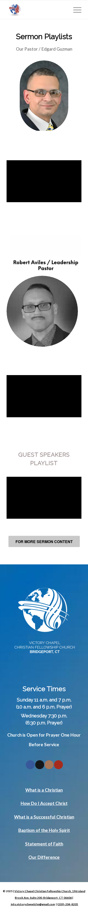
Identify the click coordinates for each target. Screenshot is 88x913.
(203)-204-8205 (67, 904)
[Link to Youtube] (58, 764)
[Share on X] (39, 764)
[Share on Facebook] (30, 764)
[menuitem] (75, 9)
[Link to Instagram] (49, 764)
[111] (36, 9)
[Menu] (75, 9)
